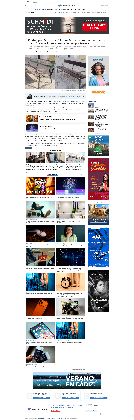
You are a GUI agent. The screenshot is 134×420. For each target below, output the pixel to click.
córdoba (88, 12)
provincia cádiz (61, 12)
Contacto (48, 418)
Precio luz (44, 9)
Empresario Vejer (80, 9)
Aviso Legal (53, 418)
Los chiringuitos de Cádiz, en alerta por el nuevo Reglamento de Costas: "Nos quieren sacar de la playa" (101, 117)
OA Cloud (76, 418)
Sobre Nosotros (41, 418)
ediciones (27, 15)
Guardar (79, 96)
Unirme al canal (42, 397)
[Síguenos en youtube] (93, 411)
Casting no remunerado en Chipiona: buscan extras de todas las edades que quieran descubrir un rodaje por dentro (35, 168)
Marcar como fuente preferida (93, 413)
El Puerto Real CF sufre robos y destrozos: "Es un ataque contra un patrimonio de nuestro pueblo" (55, 167)
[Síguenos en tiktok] (91, 411)
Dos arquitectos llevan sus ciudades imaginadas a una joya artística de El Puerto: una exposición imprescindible (101, 124)
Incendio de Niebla (65, 9)
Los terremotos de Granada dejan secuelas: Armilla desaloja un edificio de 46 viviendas (102, 105)
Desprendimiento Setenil (53, 9)
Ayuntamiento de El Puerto (62, 101)
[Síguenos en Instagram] (88, 411)
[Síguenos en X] (86, 411)
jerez (55, 12)
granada (83, 12)
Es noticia (37, 9)
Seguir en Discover (49, 2)
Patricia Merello (39, 96)
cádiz (67, 12)
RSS (65, 418)
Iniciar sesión (104, 5)
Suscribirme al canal (70, 397)
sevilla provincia (98, 12)
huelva (79, 12)
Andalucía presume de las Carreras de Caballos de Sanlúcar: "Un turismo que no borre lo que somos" (74, 167)
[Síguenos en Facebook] (96, 411)
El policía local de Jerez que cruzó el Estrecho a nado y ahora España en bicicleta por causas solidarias (101, 111)
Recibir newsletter (99, 397)
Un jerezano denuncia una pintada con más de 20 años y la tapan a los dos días (51, 51)
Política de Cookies (60, 418)
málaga (74, 12)
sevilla (70, 12)
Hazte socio (56, 410)
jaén (93, 12)
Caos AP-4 (73, 9)
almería (104, 12)
